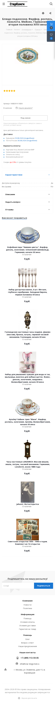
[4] (12, 91)
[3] (9, 91)
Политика (27, 608)
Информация (27, 614)
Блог (27, 639)
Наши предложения (27, 646)
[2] (7, 91)
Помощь (28, 618)
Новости (27, 604)
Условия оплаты (27, 622)
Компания (27, 600)
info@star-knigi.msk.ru (29, 664)
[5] (14, 91)
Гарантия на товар (27, 629)
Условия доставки (27, 625)
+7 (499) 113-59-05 (30, 657)
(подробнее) (29, 138)
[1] (4, 91)
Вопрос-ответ (27, 642)
